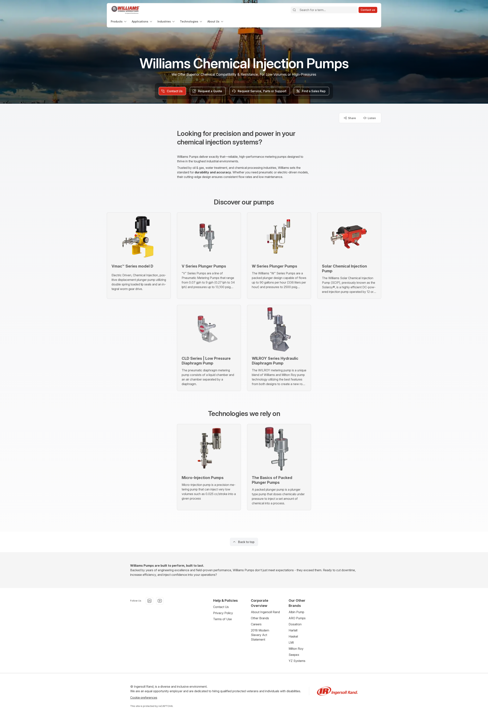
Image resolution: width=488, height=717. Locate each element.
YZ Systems (297, 661)
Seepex (294, 655)
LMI (291, 642)
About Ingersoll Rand (265, 612)
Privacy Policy (223, 613)
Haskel (293, 636)
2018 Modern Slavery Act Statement (260, 634)
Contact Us (221, 607)
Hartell (293, 630)
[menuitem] (119, 21)
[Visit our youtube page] (159, 600)
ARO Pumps (297, 618)
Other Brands (260, 618)
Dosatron (295, 624)
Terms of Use (222, 619)
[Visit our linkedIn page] (149, 600)
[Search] (294, 9)
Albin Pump (296, 612)
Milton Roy (296, 649)
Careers (256, 624)
